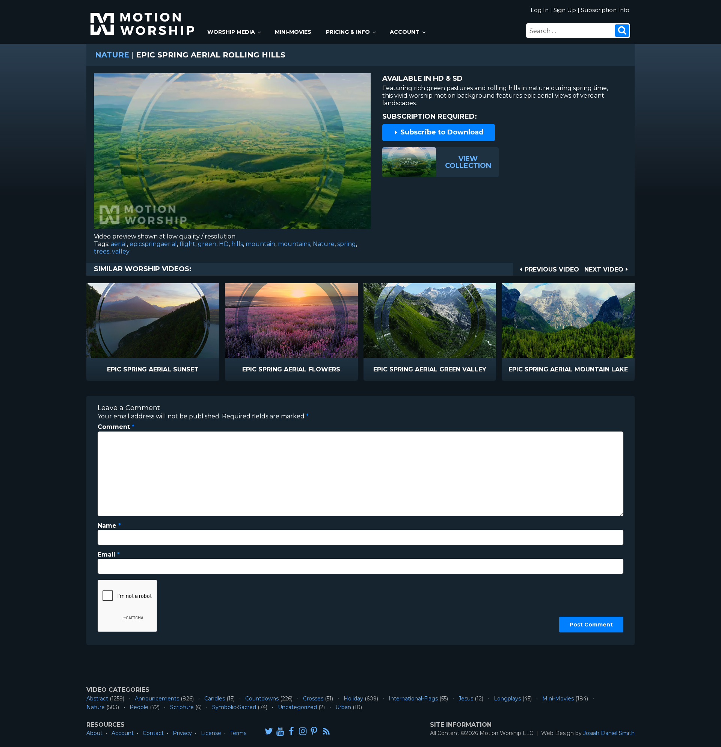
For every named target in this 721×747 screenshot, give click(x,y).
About (94, 733)
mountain (260, 243)
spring (346, 243)
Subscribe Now (172, 369)
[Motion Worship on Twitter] (268, 731)
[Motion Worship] (143, 17)
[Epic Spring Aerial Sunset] (152, 320)
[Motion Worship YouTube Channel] (280, 731)
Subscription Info (605, 10)
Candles (214, 698)
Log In (540, 10)
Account (404, 32)
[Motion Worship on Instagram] (302, 731)
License (211, 733)
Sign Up (565, 10)
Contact (153, 733)
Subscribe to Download (441, 132)
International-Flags (413, 698)
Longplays (507, 698)
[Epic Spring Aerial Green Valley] (430, 320)
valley (121, 251)
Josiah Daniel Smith (609, 733)
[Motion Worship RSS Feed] (326, 731)
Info (120, 369)
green (207, 243)
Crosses (313, 698)
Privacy (182, 733)
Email (109, 554)
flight (187, 243)
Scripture (182, 707)
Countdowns (262, 698)
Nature (112, 54)
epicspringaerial (153, 243)
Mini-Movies (293, 32)
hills (237, 243)
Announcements (157, 698)
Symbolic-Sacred (234, 707)
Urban (343, 707)
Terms (238, 733)
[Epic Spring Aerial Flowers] (291, 320)
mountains (294, 243)
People (139, 707)
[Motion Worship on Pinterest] (313, 731)
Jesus (466, 698)
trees (101, 251)
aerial (119, 243)
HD (224, 243)
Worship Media (231, 32)
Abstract (97, 698)
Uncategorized (297, 707)
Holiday (353, 698)
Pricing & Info (348, 32)
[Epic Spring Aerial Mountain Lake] (568, 320)
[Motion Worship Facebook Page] (291, 731)
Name (109, 525)
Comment (116, 426)
